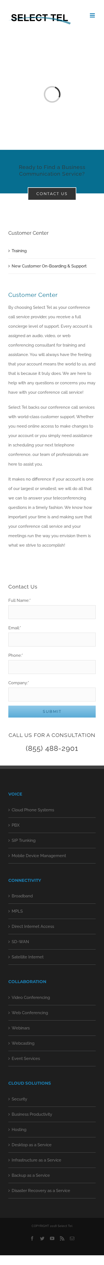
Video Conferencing (31, 997)
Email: (14, 627)
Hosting (19, 1129)
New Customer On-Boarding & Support (49, 266)
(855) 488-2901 (52, 748)
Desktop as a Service (32, 1144)
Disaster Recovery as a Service (41, 1190)
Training (19, 250)
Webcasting (23, 1043)
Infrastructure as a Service (36, 1160)
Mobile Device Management (39, 855)
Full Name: (19, 600)
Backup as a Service (31, 1175)
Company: (18, 682)
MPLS (17, 911)
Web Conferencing (30, 1012)
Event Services (26, 1058)
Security (19, 1099)
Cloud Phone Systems (33, 809)
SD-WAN (20, 941)
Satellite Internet (28, 957)
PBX (16, 825)
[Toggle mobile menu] (93, 15)
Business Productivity (32, 1114)
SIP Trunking (23, 840)
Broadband (22, 895)
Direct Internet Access (33, 926)
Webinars (21, 1028)
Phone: (15, 655)
